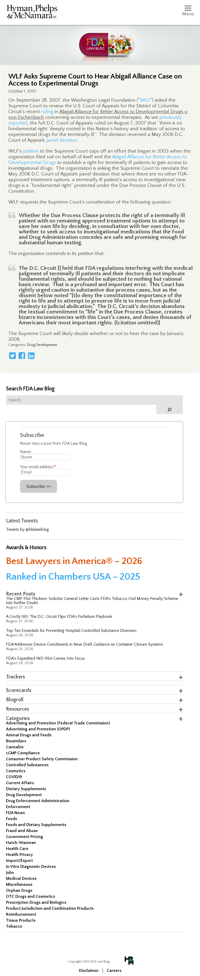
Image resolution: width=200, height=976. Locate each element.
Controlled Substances (27, 765)
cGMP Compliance (23, 753)
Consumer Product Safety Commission (42, 759)
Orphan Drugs (19, 890)
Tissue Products (20, 920)
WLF (145, 100)
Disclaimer (89, 970)
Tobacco (14, 926)
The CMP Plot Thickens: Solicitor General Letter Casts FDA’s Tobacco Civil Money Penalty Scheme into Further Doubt (92, 600)
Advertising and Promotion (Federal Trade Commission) (58, 723)
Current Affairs (20, 783)
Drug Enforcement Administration (37, 800)
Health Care (17, 848)
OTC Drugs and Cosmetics (30, 896)
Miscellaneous (19, 884)
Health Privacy (19, 854)
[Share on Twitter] (12, 355)
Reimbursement (21, 914)
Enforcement (18, 806)
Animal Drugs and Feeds (28, 735)
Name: (26, 451)
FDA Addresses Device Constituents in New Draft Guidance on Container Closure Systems (84, 644)
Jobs (10, 872)
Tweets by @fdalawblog (27, 529)
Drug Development (42, 345)
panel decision (61, 140)
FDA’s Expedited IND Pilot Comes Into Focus (45, 658)
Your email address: (38, 466)
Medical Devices (21, 878)
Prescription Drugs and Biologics (36, 902)
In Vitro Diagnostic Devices (31, 866)
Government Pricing (24, 836)
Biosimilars (16, 741)
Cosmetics (15, 771)
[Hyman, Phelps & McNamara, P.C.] (32, 12)
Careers (114, 970)
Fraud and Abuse (22, 830)
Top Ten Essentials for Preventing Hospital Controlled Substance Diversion (71, 630)
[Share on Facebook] (21, 355)
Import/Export (19, 860)
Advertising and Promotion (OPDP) (38, 729)
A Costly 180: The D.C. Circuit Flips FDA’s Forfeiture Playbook (59, 616)
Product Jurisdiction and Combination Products (49, 908)
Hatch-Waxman (21, 842)
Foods (11, 818)
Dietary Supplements (26, 789)
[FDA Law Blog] (100, 39)
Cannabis (14, 747)
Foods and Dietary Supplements (36, 824)
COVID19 (14, 777)
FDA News (15, 812)
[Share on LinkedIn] (31, 355)
